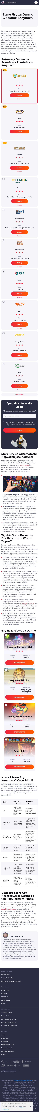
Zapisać (19, 430)
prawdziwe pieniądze (8, 909)
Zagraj (19, 95)
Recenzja (19, 98)
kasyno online (24, 465)
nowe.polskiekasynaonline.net (23, 1080)
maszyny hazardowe (27, 604)
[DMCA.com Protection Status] (27, 1065)
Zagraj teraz (19, 662)
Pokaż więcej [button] (19, 394)
